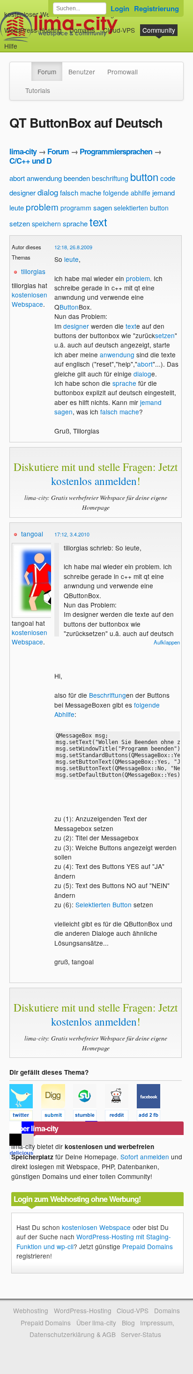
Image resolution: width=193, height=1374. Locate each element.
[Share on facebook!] (152, 1116)
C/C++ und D (30, 160)
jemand (163, 192)
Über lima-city (96, 1322)
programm (75, 207)
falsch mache (80, 192)
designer (22, 192)
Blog (128, 1322)
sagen (102, 207)
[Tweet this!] (25, 1116)
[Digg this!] (57, 1116)
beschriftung (110, 178)
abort (17, 178)
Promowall (122, 71)
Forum (46, 71)
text (98, 221)
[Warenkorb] (24, 41)
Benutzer (81, 71)
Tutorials (37, 90)
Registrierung (156, 8)
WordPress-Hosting (33, 30)
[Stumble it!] (89, 1116)
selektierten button (141, 207)
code (167, 178)
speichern (46, 223)
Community (158, 30)
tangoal (32, 533)
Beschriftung (107, 695)
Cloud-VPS (119, 30)
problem (42, 206)
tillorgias (33, 271)
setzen (19, 223)
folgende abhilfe (126, 192)
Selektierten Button (103, 904)
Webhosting (30, 1310)
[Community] (25, 67)
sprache (75, 223)
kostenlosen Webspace (29, 299)
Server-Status (141, 1334)
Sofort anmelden (144, 1156)
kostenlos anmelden (94, 481)
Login (120, 8)
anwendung (44, 178)
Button (69, 306)
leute (16, 207)
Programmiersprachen (116, 151)
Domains (82, 30)
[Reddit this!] (121, 1116)
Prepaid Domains (147, 1246)
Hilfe (10, 46)
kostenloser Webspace (38, 14)
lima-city (23, 151)
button (144, 176)
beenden (77, 178)
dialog (47, 192)
